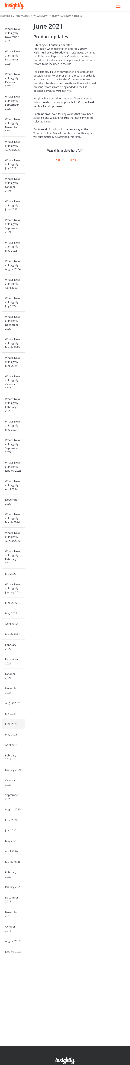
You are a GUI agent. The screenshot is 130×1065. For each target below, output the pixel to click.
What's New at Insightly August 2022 (13, 537)
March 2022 (12, 634)
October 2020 (10, 782)
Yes (58, 159)
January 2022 (13, 951)
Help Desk (6, 15)
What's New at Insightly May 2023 (12, 246)
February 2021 (10, 757)
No (74, 159)
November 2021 (12, 690)
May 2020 (11, 841)
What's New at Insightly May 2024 (12, 425)
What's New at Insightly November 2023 (12, 35)
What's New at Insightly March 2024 (12, 518)
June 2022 (11, 603)
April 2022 (11, 624)
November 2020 (12, 502)
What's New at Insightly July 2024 (12, 302)
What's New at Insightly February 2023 (12, 405)
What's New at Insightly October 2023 (12, 80)
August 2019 (13, 941)
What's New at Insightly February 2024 (12, 557)
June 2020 (11, 820)
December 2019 (11, 899)
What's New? (40, 15)
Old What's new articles (67, 15)
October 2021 (10, 676)
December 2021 (11, 661)
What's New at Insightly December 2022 (12, 323)
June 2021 (11, 724)
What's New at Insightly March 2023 (12, 343)
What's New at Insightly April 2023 (12, 283)
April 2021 (11, 745)
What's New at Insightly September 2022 (12, 446)
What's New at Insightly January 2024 (13, 588)
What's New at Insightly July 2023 (12, 164)
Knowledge (23, 15)
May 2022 (11, 613)
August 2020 (13, 809)
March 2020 (12, 862)
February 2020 (10, 874)
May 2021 (11, 734)
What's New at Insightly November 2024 (12, 125)
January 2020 (13, 887)
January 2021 (13, 770)
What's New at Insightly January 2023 (13, 466)
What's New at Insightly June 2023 (12, 205)
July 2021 (10, 713)
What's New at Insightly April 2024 (12, 485)
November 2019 (12, 914)
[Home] (14, 5)
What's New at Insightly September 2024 (12, 226)
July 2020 (10, 830)
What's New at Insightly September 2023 (12, 102)
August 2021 (13, 703)
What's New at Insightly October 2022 (12, 382)
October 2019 (10, 928)
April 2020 (11, 851)
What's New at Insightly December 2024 (12, 57)
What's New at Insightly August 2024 (13, 265)
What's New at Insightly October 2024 (12, 185)
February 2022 (10, 647)
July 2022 (10, 574)
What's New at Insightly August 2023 (13, 146)
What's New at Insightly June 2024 (12, 362)
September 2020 (12, 797)
